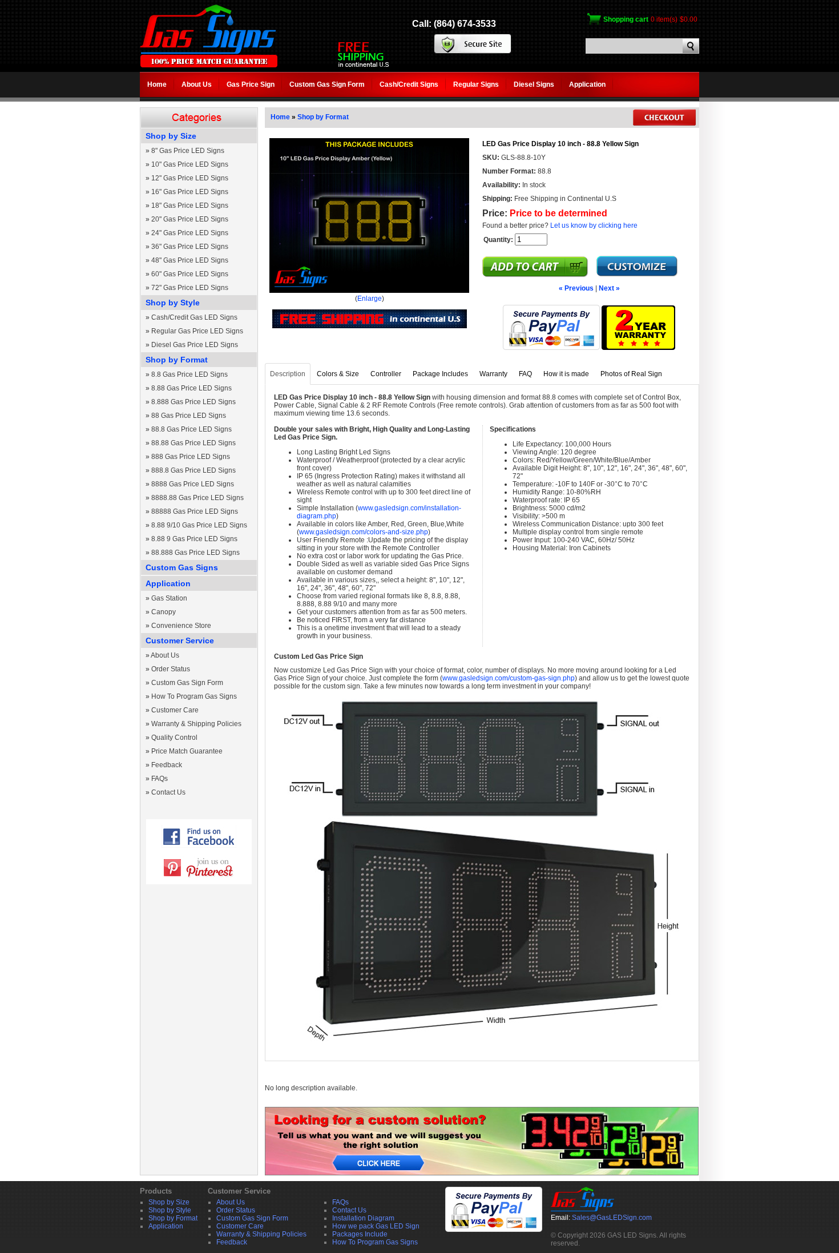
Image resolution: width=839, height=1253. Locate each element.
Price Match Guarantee (187, 751)
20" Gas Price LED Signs (189, 219)
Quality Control (174, 738)
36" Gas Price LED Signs (189, 247)
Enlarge (369, 299)
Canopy (163, 612)
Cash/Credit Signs (409, 84)
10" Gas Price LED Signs (189, 164)
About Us (196, 84)
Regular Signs (476, 84)
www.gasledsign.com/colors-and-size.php (363, 532)
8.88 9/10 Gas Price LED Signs (199, 525)
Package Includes (440, 374)
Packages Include (360, 1234)
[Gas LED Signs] (208, 65)
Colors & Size (338, 374)
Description (287, 374)
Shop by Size (171, 135)
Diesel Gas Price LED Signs (194, 345)
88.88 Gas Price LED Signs (193, 443)
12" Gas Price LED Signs (189, 178)
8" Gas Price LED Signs (187, 151)
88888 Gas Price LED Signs (194, 511)
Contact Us (168, 792)
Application (587, 84)
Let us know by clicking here (594, 225)
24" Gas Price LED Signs (189, 233)
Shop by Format (177, 359)
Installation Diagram (363, 1218)
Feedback (166, 765)
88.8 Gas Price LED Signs (191, 429)
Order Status (170, 669)
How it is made (566, 374)
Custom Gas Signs (182, 567)
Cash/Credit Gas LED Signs (194, 317)
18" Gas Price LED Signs (189, 205)
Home (157, 84)
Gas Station (169, 598)
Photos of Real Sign (631, 374)
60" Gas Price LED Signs (189, 274)
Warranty (493, 374)
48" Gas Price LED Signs (189, 260)
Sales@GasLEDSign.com (612, 1218)
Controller (385, 374)
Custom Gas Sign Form (327, 84)
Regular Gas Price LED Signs (197, 331)
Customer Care (175, 710)
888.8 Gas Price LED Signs (193, 470)
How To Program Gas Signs (194, 696)
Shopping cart (625, 19)
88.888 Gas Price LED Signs (195, 553)
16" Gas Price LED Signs (189, 192)
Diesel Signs (534, 84)
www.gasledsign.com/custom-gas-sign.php (508, 678)
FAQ (525, 374)
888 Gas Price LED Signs (190, 457)
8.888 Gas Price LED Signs (193, 402)
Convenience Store (181, 626)
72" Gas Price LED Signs (189, 288)
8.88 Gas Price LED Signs (191, 388)
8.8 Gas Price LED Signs (189, 374)
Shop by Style (173, 302)
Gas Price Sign (251, 84)
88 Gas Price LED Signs (188, 416)
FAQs (159, 779)
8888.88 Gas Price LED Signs (197, 498)
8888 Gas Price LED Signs (192, 484)
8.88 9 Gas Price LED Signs (194, 539)
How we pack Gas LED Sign (376, 1226)
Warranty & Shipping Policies (196, 724)
